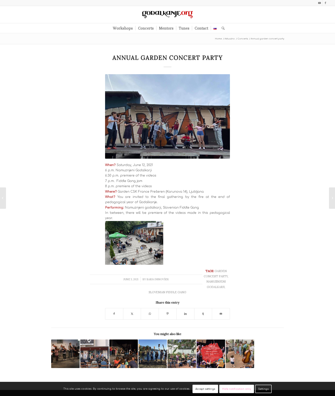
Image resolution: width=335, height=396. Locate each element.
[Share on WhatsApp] (150, 313)
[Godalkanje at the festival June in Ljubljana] (123, 353)
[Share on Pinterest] (167, 313)
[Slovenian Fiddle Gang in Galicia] (152, 353)
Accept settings (205, 388)
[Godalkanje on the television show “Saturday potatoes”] (211, 353)
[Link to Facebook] (325, 3)
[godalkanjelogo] (167, 14)
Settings (263, 388)
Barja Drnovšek (158, 279)
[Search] (222, 28)
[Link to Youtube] (319, 3)
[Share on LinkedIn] (185, 313)
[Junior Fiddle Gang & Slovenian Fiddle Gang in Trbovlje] (94, 353)
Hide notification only (236, 388)
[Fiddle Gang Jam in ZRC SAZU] (65, 353)
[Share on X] (132, 313)
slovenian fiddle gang (167, 292)
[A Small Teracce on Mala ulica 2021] (182, 353)
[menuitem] (122, 28)
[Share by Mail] (221, 313)
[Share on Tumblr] (203, 313)
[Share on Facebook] (114, 313)
